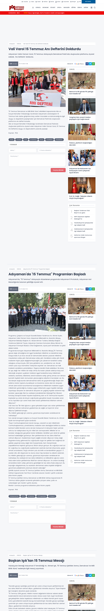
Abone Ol (70, 64)
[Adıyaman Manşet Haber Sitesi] (17, 7)
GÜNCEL (38, 7)
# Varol (19, 139)
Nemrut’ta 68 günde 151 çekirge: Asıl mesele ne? (42, 13)
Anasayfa (12, 44)
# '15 (23, 496)
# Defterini (49, 139)
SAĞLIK (86, 7)
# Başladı (52, 496)
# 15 (26, 139)
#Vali (11, 139)
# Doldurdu (59, 139)
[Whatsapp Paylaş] (93, 63)
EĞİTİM (73, 7)
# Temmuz (33, 139)
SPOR (59, 7)
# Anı (41, 139)
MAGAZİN (66, 7)
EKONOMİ (45, 7)
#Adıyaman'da (14, 496)
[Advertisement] (52, 28)
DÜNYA (80, 7)
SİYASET (52, 7)
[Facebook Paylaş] (87, 63)
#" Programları (42, 496)
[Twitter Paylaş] (90, 63)
